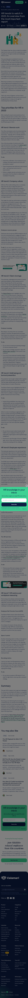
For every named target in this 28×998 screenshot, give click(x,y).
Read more (24, 508)
